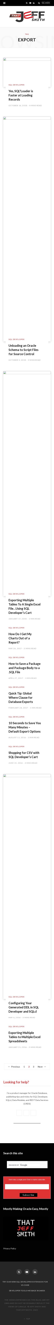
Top (28, 1319)
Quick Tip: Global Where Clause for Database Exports (21, 697)
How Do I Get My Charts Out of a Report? (20, 638)
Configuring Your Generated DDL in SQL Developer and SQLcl (24, 1007)
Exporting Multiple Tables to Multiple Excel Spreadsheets (24, 1037)
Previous (15, 1066)
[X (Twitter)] (19, 1271)
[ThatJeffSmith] (27, 16)
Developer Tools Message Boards (27, 1290)
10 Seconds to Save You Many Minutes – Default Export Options (25, 727)
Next (40, 1066)
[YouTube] (27, 1271)
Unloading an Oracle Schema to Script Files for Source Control (23, 350)
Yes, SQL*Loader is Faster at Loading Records (21, 95)
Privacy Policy (9, 1248)
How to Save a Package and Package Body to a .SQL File (24, 668)
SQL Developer (17, 85)
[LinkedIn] (35, 1271)
